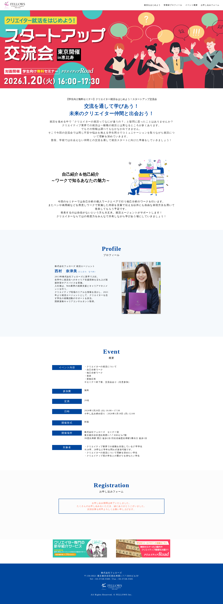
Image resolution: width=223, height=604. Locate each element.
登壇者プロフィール (173, 5)
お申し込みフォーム (210, 5)
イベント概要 (191, 5)
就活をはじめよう (152, 5)
